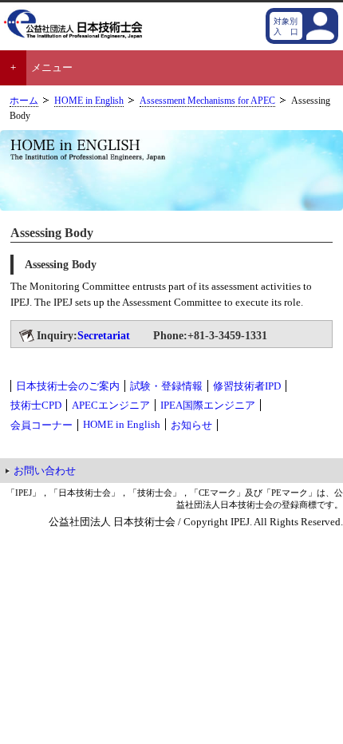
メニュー (52, 67)
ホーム (24, 101)
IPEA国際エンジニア (207, 405)
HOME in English (89, 101)
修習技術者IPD (247, 386)
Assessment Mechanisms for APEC (207, 101)
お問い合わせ (45, 471)
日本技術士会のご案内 (68, 386)
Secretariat (103, 335)
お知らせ (191, 425)
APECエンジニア (111, 405)
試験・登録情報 (166, 386)
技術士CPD (35, 405)
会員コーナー (41, 425)
